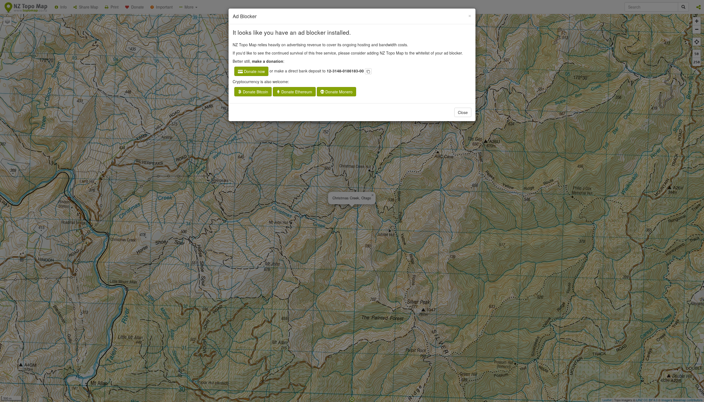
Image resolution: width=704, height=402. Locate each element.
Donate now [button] (254, 71)
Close (463, 112)
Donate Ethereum (296, 91)
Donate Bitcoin (255, 91)
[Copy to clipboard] (368, 71)
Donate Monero (338, 91)
